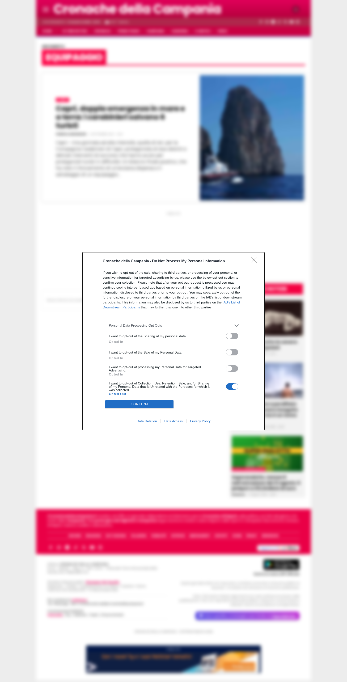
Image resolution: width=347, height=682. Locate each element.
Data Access (173, 421)
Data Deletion (147, 421)
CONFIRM (139, 404)
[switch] (232, 336)
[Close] (255, 261)
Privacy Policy (200, 421)
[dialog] (173, 341)
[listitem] (173, 325)
